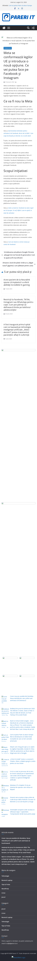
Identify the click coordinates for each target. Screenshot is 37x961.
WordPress (5, 889)
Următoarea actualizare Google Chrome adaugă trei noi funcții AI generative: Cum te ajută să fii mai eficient (19, 255)
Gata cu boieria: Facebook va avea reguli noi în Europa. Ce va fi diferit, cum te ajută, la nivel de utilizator (18, 210)
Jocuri (3, 897)
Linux (3, 893)
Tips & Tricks (6, 884)
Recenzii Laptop (7, 880)
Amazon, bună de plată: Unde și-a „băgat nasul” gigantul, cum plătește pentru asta (17, 264)
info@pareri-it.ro (12, 943)
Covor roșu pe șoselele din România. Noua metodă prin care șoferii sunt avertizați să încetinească (16, 840)
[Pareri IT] (4, 27)
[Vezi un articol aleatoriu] (33, 27)
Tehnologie (7, 48)
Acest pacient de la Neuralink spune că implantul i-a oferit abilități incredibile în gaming (17, 282)
